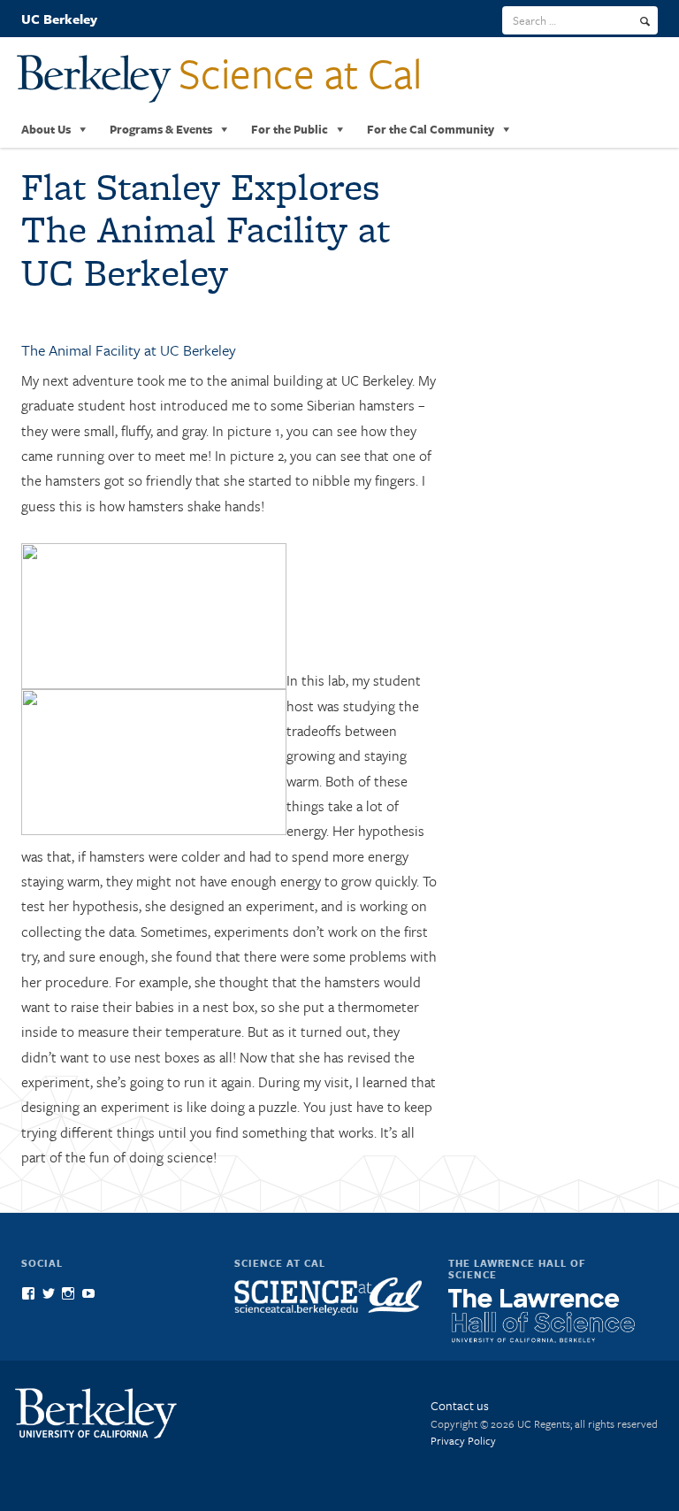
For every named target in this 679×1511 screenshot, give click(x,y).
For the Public (289, 129)
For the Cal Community (430, 129)
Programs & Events (161, 129)
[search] (645, 21)
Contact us (460, 1405)
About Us (46, 129)
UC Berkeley (59, 18)
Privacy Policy (463, 1440)
